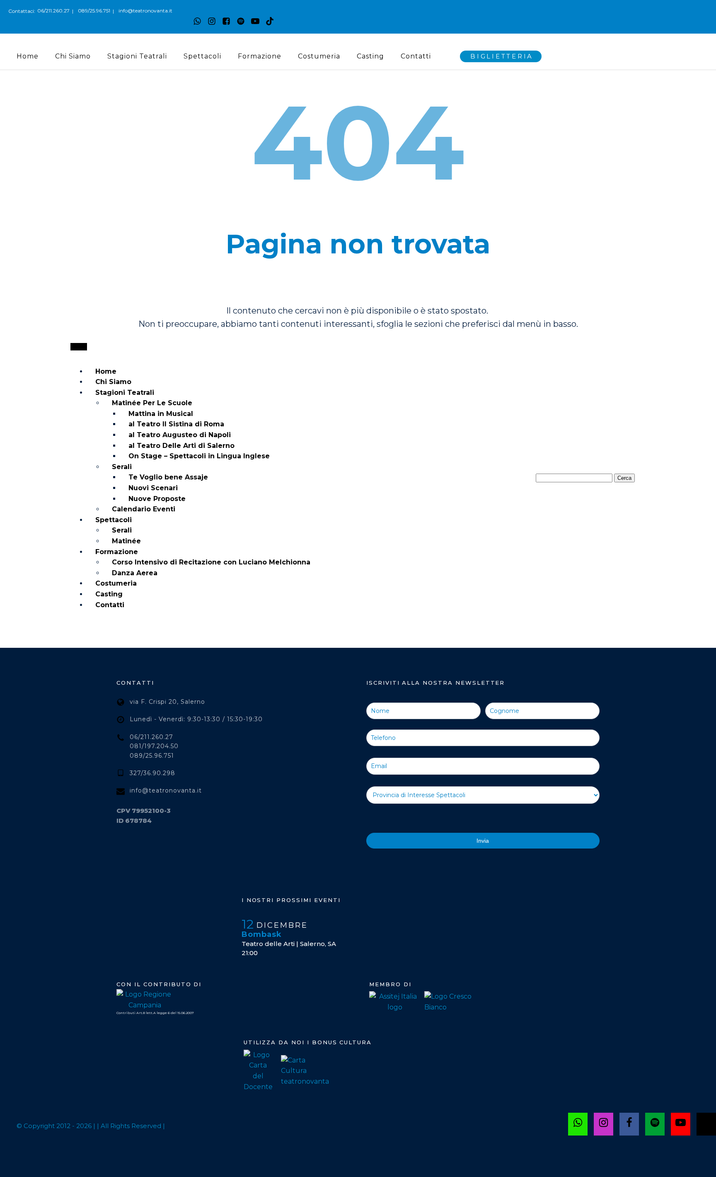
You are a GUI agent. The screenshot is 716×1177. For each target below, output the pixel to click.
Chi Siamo (73, 56)
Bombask (262, 934)
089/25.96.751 (94, 10)
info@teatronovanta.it (145, 10)
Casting (370, 56)
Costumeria (319, 56)
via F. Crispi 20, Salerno (167, 701)
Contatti (416, 56)
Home (28, 56)
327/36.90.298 (152, 773)
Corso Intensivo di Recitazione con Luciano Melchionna (211, 562)
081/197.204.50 (154, 746)
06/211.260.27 (53, 10)
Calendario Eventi (143, 509)
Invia (483, 840)
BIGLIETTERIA (501, 56)
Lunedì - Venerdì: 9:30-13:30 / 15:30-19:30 (196, 719)
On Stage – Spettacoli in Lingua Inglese (199, 456)
